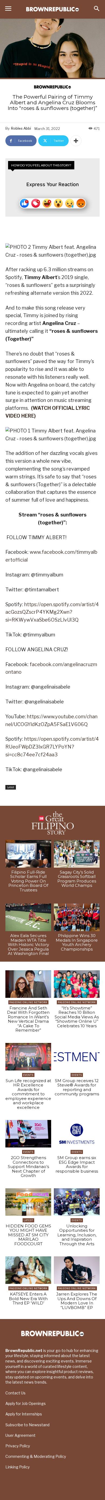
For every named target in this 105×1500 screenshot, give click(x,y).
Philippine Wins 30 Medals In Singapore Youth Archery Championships (77, 942)
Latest (10, 787)
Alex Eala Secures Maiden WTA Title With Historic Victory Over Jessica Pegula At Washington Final (28, 944)
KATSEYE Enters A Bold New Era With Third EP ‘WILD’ (28, 1298)
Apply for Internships (23, 1414)
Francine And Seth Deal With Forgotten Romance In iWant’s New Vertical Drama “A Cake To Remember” (28, 1019)
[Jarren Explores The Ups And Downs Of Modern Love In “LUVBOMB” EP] (77, 1270)
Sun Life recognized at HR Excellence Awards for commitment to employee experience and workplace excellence (28, 1094)
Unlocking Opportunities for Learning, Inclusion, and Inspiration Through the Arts (76, 1234)
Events (28, 1075)
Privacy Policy (17, 1446)
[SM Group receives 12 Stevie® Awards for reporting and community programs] (77, 1057)
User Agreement (20, 1435)
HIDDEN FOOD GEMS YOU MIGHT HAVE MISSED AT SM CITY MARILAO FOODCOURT (28, 1234)
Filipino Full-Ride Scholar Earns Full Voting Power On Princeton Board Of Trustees (28, 881)
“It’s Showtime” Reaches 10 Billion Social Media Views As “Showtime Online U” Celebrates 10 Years (77, 1016)
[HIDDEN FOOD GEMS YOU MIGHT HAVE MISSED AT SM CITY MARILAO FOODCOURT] (28, 1202)
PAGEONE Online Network (28, 1002)
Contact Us (15, 1393)
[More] (76, 140)
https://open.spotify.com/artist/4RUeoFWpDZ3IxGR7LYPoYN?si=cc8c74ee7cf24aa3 (52, 746)
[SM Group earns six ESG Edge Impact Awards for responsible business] (77, 1133)
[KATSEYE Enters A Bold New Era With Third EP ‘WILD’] (28, 1270)
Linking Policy (17, 1467)
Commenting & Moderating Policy (35, 1456)
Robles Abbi (21, 128)
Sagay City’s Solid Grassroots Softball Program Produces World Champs (76, 879)
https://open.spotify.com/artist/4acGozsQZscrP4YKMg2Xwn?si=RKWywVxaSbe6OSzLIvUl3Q (52, 612)
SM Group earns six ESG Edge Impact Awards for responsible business (76, 1164)
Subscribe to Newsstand (27, 1424)
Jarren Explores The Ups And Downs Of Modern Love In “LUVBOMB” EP (76, 1300)
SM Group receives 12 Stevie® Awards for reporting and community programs (77, 1087)
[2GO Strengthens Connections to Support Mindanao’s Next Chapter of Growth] (28, 1133)
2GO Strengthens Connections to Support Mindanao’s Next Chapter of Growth (28, 1166)
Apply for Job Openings (25, 1403)
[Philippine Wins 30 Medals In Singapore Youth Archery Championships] (77, 917)
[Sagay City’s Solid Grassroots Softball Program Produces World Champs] (77, 854)
